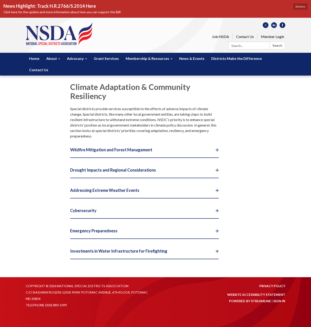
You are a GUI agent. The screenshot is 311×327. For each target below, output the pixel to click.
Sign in (279, 301)
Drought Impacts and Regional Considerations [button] (113, 169)
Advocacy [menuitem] (75, 58)
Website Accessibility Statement (256, 295)
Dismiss (300, 6)
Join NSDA (220, 36)
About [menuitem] (51, 58)
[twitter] (265, 26)
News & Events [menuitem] (191, 58)
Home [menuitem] (34, 58)
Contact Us (245, 36)
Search (277, 45)
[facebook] (282, 26)
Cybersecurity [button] (83, 210)
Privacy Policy (272, 286)
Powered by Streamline (250, 301)
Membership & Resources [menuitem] (147, 58)
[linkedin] (274, 26)
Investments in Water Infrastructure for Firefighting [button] (118, 250)
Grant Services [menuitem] (106, 58)
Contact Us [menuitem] (38, 70)
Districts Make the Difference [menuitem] (236, 58)
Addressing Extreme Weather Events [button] (104, 190)
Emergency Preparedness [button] (93, 230)
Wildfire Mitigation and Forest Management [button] (111, 149)
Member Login (272, 36)
